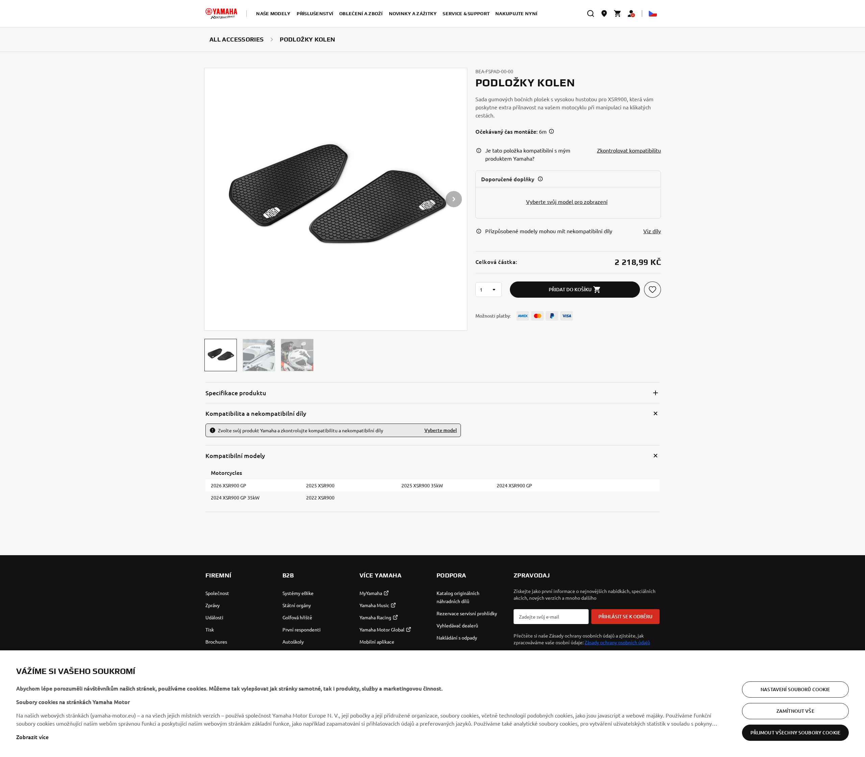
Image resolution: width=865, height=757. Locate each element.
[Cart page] (618, 13)
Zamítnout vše (795, 711)
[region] (432, 703)
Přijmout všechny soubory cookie (795, 732)
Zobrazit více (32, 736)
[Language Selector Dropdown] (653, 13)
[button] (220, 355)
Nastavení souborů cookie (795, 689)
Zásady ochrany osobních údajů (617, 642)
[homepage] (221, 13)
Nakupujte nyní (516, 13)
